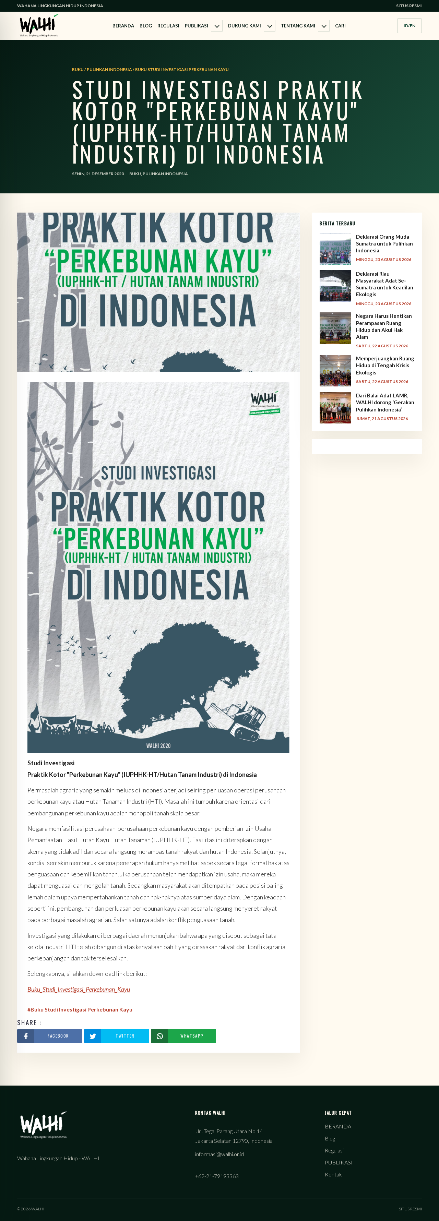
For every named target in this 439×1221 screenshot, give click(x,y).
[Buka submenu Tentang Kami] (324, 26)
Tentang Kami (298, 25)
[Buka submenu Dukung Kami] (269, 26)
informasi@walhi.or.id (219, 1154)
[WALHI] (39, 25)
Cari (340, 25)
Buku (135, 173)
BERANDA (123, 25)
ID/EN (409, 25)
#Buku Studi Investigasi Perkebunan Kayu (79, 1009)
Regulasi (168, 25)
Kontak (333, 1174)
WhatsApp (192, 1036)
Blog (146, 25)
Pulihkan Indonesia (165, 173)
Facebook (58, 1036)
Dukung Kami (244, 25)
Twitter (125, 1036)
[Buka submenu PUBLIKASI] (217, 26)
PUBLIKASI (196, 25)
